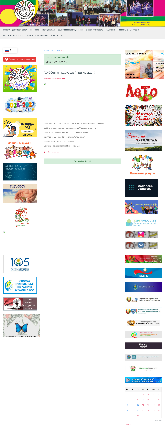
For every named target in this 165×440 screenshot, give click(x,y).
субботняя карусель (53, 152)
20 (127, 410)
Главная (46, 50)
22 (138, 410)
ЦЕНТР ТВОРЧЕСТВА (19, 30)
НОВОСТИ (6, 30)
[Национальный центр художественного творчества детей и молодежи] (143, 334)
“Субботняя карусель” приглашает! (69, 72)
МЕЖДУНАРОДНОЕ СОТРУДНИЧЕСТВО (49, 35)
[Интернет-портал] (143, 368)
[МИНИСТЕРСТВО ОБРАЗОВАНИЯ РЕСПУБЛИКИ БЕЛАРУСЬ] (143, 287)
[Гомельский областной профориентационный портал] (143, 380)
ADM (63, 78)
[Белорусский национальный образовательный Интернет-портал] (143, 357)
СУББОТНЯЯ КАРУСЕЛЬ (94, 30)
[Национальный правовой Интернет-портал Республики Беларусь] (143, 273)
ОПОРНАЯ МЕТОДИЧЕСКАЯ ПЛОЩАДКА (17, 35)
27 (127, 415)
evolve (68, 433)
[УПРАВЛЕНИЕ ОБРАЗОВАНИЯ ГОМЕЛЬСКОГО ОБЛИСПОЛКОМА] (143, 299)
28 (132, 415)
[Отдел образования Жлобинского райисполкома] (143, 323)
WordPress (95, 433)
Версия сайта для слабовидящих (21, 59)
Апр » (128, 424)
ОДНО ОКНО (110, 30)
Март (58, 50)
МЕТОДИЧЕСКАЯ (48, 30)
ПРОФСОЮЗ (34, 30)
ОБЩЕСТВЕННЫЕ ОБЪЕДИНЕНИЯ (70, 30)
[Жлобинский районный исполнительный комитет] (143, 311)
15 (138, 405)
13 (127, 405)
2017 (53, 50)
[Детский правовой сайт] (143, 345)
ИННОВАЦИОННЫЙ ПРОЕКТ (129, 30)
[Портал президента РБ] (143, 259)
